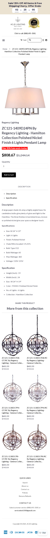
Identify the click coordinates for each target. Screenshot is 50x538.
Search (25, 483)
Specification (11, 198)
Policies (25, 493)
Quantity (6, 162)
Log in (43, 40)
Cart (25, 40)
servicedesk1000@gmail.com (25, 510)
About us (25, 486)
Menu (4, 40)
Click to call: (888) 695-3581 (25, 33)
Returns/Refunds (25, 496)
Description (24, 186)
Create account (46, 40)
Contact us (25, 489)
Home (5, 49)
